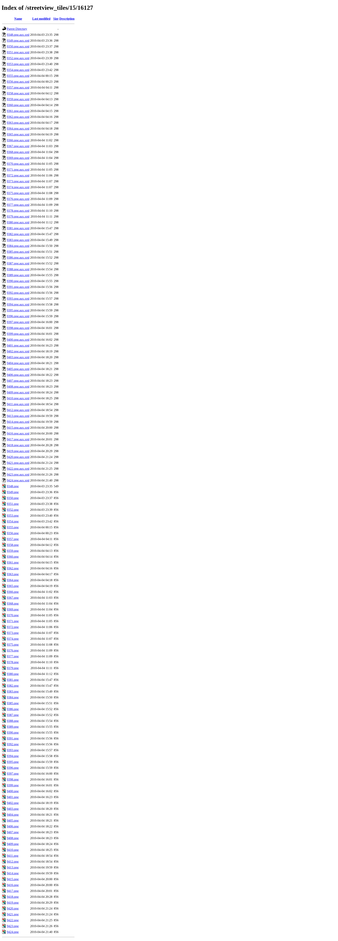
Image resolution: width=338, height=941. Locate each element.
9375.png (13, 644)
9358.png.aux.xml (18, 93)
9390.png (13, 732)
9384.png (13, 697)
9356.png (13, 533)
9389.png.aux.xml (18, 275)
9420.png (13, 908)
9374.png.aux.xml (18, 187)
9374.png (13, 638)
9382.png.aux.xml (18, 234)
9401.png (13, 797)
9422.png (13, 920)
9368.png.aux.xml (18, 152)
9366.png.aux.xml (18, 140)
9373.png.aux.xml (18, 181)
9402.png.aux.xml (18, 351)
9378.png (13, 662)
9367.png (13, 597)
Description (67, 18)
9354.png (13, 521)
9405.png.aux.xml (18, 369)
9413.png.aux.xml (18, 416)
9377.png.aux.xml (18, 204)
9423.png (13, 926)
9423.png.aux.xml (18, 474)
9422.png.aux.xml (18, 468)
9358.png (13, 545)
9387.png (13, 715)
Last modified (41, 18)
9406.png (13, 826)
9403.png (13, 808)
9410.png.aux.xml (18, 398)
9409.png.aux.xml (18, 392)
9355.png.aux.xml (18, 75)
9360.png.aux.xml (18, 105)
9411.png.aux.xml (18, 404)
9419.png (13, 902)
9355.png (13, 527)
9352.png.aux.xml (18, 58)
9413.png (13, 867)
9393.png (13, 750)
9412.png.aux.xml (18, 410)
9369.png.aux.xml (18, 158)
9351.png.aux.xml (18, 52)
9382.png (13, 685)
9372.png (13, 627)
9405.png (13, 820)
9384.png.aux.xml (18, 245)
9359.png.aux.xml (18, 99)
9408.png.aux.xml (18, 386)
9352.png (13, 509)
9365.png (13, 586)
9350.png (13, 498)
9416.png (13, 885)
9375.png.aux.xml (18, 193)
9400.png (13, 791)
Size (55, 18)
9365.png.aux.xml (18, 134)
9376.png (13, 650)
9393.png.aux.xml (18, 298)
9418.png (13, 896)
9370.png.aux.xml (18, 163)
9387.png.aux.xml (18, 263)
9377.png (13, 656)
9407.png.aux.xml (18, 380)
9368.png (13, 603)
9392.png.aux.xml (18, 292)
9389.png (13, 726)
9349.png (13, 492)
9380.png (13, 674)
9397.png (13, 773)
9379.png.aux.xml (18, 216)
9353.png (13, 515)
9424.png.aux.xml (18, 480)
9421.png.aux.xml (18, 462)
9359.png (13, 550)
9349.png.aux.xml (18, 40)
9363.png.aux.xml (18, 122)
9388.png (13, 720)
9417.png (13, 891)
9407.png (13, 832)
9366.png (13, 591)
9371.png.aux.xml (18, 169)
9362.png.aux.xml (18, 116)
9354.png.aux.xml (18, 70)
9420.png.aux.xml (18, 457)
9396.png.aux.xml (18, 316)
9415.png (13, 879)
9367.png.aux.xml (18, 146)
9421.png (13, 914)
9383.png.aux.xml (18, 240)
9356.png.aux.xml (18, 81)
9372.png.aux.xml (18, 175)
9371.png (13, 621)
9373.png (13, 633)
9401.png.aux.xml (18, 345)
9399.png (13, 785)
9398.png (13, 779)
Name (18, 18)
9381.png (13, 679)
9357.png (13, 539)
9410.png (13, 849)
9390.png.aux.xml (18, 281)
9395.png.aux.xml (18, 310)
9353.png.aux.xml (18, 64)
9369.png (13, 609)
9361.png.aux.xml (18, 111)
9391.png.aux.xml (18, 287)
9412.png (13, 861)
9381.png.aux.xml (18, 228)
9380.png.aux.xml (18, 222)
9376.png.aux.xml (18, 199)
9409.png (13, 844)
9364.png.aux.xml (18, 128)
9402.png (13, 803)
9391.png (13, 738)
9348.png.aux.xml (18, 34)
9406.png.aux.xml (18, 374)
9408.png (13, 838)
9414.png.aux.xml (18, 421)
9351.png (13, 503)
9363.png (13, 574)
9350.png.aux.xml (18, 46)
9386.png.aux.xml (18, 257)
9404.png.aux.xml (18, 363)
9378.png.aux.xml (18, 210)
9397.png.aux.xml (18, 322)
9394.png (13, 756)
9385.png (13, 703)
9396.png (13, 767)
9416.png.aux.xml (18, 433)
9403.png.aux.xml (18, 357)
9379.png (13, 668)
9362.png (13, 568)
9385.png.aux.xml (18, 251)
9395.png (13, 762)
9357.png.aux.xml (18, 87)
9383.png (13, 691)
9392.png (13, 744)
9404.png (13, 814)
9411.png (12, 855)
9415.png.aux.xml (18, 427)
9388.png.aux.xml (18, 269)
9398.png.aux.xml (18, 328)
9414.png (13, 873)
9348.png (13, 486)
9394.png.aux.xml (18, 304)
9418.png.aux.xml (18, 445)
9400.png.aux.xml (18, 339)
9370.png (13, 615)
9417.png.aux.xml (18, 439)
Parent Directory (17, 28)
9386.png (13, 709)
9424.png (13, 932)
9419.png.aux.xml (18, 451)
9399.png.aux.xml (18, 333)
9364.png (13, 580)
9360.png (13, 556)
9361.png (13, 562)
